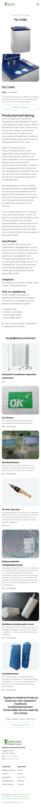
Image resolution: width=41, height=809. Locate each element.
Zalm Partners (18, 802)
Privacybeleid (15, 796)
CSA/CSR (19, 15)
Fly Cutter (26, 15)
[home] (7, 4)
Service (20, 774)
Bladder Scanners (9, 770)
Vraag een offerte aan (20, 107)
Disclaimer (23, 796)
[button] (38, 4)
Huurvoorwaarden (7, 798)
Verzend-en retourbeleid (22, 798)
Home (13, 15)
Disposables (6, 777)
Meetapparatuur (8, 781)
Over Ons (21, 777)
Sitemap (20, 781)
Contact (20, 784)
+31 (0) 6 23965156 (11, 756)
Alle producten (8, 784)
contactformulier (12, 759)
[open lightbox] (20, 68)
